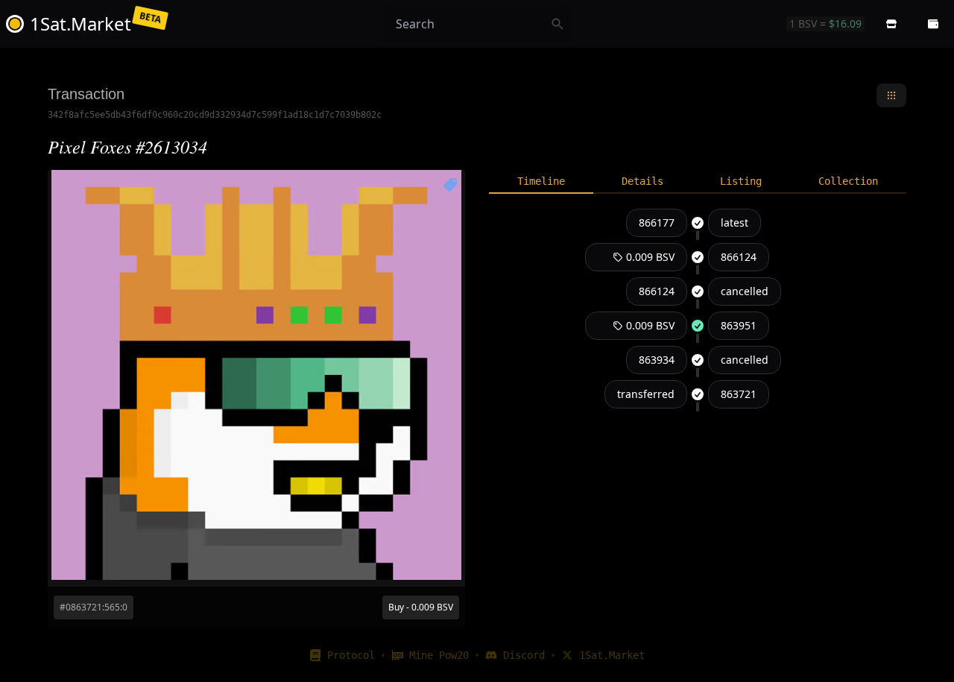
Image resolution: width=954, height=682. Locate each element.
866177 (657, 222)
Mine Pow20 (439, 655)
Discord (524, 655)
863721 (738, 394)
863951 (738, 325)
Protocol (351, 655)
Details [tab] (642, 181)
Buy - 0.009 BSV (420, 607)
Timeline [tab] (541, 181)
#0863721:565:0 (93, 607)
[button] (891, 24)
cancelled (744, 291)
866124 (738, 257)
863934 (657, 360)
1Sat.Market (612, 655)
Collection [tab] (848, 181)
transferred (646, 394)
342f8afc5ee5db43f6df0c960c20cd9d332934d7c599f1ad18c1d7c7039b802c (215, 115)
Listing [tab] (741, 181)
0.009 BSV (650, 257)
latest (734, 222)
